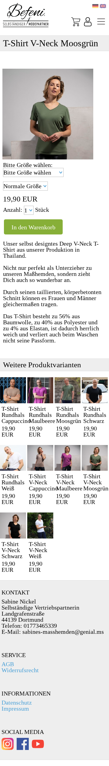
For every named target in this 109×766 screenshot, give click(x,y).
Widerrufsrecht (20, 670)
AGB (8, 664)
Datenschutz (17, 702)
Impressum (15, 708)
